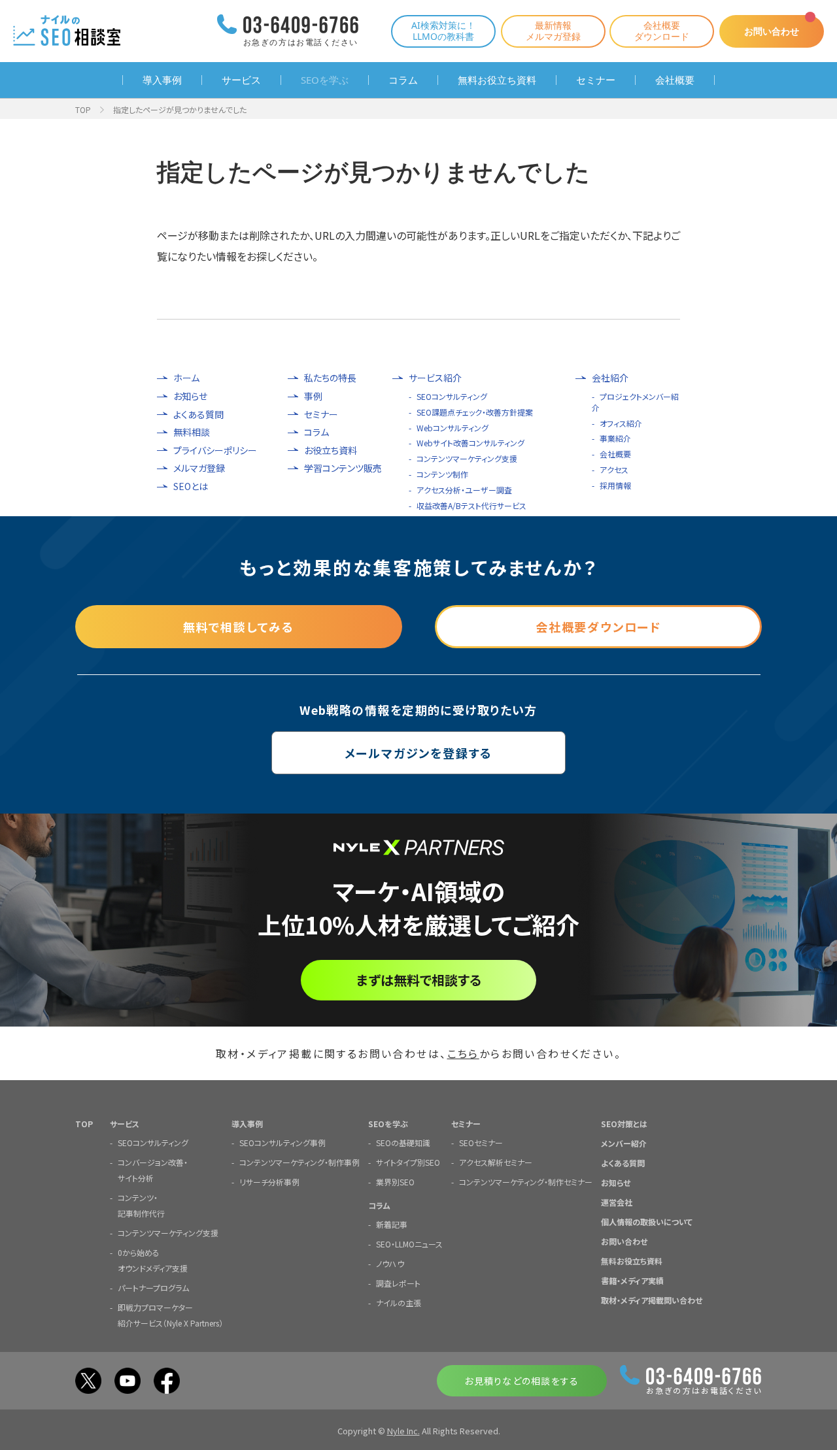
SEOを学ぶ (325, 80)
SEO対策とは (624, 1123)
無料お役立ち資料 (497, 80)
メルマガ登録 (199, 468)
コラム (403, 80)
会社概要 (674, 80)
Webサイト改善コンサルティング (470, 442)
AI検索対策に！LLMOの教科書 (443, 30)
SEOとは (190, 486)
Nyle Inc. (403, 1431)
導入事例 (162, 80)
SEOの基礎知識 (403, 1142)
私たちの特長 (330, 378)
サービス (241, 80)
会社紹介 (610, 378)
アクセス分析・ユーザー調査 (464, 489)
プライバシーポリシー (215, 450)
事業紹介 (615, 438)
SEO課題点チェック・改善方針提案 (475, 412)
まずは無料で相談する (418, 979)
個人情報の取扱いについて (646, 1221)
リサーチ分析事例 (269, 1181)
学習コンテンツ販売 (343, 468)
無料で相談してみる (238, 626)
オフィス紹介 (621, 423)
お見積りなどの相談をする (521, 1380)
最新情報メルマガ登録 (553, 30)
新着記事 (391, 1224)
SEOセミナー (481, 1142)
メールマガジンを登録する (419, 752)
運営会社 (616, 1202)
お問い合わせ (771, 31)
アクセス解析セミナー (495, 1162)
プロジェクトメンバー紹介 (635, 402)
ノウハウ (390, 1263)
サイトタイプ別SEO (408, 1162)
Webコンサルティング (452, 427)
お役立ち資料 (330, 450)
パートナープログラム (153, 1287)
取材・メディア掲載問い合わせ (651, 1300)
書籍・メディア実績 (632, 1280)
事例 (313, 396)
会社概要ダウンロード (661, 30)
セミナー (595, 80)
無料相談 (191, 432)
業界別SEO (395, 1181)
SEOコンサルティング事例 (282, 1142)
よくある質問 (198, 414)
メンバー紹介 (624, 1143)
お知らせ (190, 396)
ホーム (186, 378)
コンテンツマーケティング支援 (467, 458)
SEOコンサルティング (452, 396)
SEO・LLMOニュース (409, 1243)
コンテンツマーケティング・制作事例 (299, 1162)
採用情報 (615, 485)
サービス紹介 (435, 378)
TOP (83, 109)
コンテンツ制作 (442, 474)
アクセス (614, 469)
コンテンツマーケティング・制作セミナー (525, 1181)
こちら (463, 1053)
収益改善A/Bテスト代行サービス (471, 505)
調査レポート (398, 1283)
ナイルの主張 (398, 1302)
